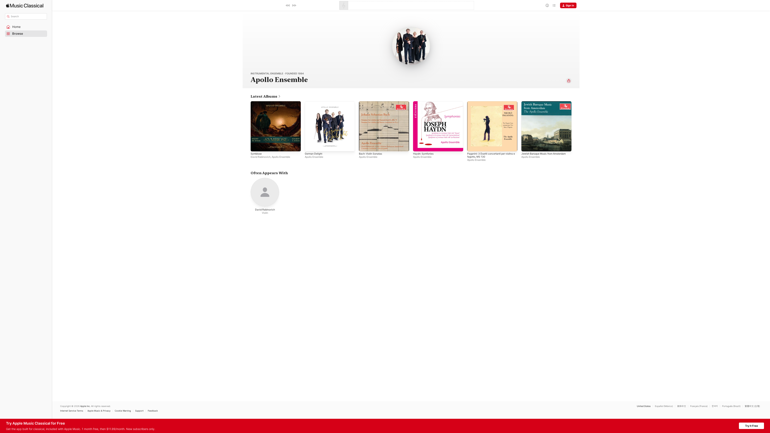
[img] (24, 5)
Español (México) (664, 406)
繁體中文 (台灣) (752, 406)
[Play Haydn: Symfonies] (418, 146)
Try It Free (751, 425)
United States (644, 406)
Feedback (153, 411)
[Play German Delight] (310, 146)
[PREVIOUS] (288, 5)
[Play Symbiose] (256, 146)
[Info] (547, 5)
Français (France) (699, 406)
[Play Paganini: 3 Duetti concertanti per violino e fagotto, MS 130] (472, 146)
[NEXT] (294, 5)
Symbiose (257, 102)
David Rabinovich (261, 156)
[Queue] (554, 5)
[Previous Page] (246, 126)
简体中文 (681, 406)
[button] (26, 27)
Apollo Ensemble (281, 156)
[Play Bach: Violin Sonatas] (364, 146)
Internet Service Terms (71, 411)
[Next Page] (575, 126)
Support (139, 411)
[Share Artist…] (568, 81)
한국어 (715, 406)
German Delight (314, 102)
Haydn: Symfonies (424, 102)
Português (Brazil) (731, 406)
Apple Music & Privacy (98, 411)
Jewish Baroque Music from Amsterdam (546, 102)
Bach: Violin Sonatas (371, 102)
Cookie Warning (123, 411)
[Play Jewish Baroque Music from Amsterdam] (526, 146)
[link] (266, 96)
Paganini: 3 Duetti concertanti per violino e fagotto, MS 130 (488, 104)
